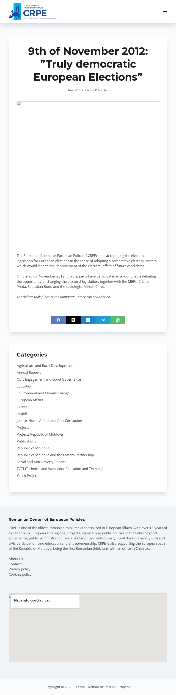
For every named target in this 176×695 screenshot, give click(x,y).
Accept (27, 681)
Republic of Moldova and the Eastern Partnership (55, 455)
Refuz (55, 681)
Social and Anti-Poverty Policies (41, 461)
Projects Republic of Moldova (40, 434)
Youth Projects (28, 475)
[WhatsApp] (117, 320)
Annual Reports (29, 372)
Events (89, 90)
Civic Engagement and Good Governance (49, 379)
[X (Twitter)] (73, 320)
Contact (15, 564)
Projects (23, 427)
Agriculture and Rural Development (44, 365)
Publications (102, 90)
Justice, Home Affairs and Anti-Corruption (49, 420)
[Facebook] (58, 320)
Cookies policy (20, 574)
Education (24, 386)
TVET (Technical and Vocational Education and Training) (59, 468)
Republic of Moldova (33, 448)
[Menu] (165, 11)
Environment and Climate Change (43, 393)
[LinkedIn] (88, 320)
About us (16, 558)
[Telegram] (103, 320)
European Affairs (30, 400)
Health (22, 413)
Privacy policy (19, 569)
